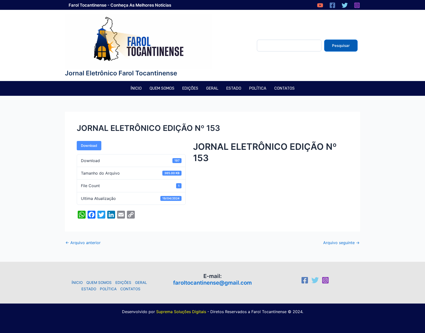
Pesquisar (341, 45)
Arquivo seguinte (341, 243)
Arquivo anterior (83, 243)
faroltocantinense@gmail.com (212, 282)
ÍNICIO (136, 88)
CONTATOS (284, 88)
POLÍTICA (257, 88)
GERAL (212, 88)
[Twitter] (345, 5)
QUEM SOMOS (162, 88)
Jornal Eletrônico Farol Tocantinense (121, 73)
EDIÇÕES (190, 88)
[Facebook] (332, 5)
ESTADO (233, 88)
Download (89, 145)
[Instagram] (357, 5)
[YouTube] (320, 5)
